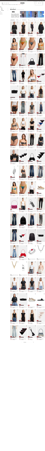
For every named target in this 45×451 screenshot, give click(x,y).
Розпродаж (19, 4)
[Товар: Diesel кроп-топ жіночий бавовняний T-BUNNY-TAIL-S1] (41, 267)
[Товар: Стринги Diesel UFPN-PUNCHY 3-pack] (41, 315)
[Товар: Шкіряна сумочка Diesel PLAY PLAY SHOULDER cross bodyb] (32, 155)
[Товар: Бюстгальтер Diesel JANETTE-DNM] (23, 139)
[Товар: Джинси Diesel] (14, 251)
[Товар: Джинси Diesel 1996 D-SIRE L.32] (32, 219)
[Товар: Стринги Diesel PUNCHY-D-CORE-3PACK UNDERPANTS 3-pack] (41, 155)
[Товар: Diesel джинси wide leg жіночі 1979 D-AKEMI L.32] (23, 59)
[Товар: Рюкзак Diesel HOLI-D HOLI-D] (23, 219)
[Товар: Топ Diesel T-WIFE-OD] (32, 315)
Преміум (14, 4)
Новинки (3, 4)
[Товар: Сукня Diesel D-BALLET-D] (32, 27)
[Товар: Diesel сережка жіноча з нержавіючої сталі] (23, 267)
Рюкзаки (22, 4)
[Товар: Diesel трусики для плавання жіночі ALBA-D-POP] (23, 43)
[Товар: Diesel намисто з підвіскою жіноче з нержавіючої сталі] (41, 251)
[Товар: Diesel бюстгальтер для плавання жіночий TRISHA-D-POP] (41, 43)
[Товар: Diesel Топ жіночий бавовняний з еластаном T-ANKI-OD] (14, 315)
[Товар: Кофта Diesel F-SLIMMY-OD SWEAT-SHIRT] (14, 27)
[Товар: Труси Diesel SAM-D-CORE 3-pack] (23, 331)
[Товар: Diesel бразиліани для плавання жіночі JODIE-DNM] (32, 43)
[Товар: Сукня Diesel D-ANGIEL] (23, 27)
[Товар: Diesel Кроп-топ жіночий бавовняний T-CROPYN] (32, 187)
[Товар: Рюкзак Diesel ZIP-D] (32, 235)
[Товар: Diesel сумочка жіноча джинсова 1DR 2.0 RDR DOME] (32, 59)
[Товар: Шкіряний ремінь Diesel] (41, 235)
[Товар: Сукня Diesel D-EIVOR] (23, 75)
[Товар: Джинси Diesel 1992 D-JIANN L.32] (41, 203)
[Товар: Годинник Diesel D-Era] (14, 171)
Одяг (5, 4)
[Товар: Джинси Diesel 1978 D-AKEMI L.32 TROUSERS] (14, 235)
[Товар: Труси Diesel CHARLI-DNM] (14, 139)
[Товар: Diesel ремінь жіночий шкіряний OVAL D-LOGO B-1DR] (23, 299)
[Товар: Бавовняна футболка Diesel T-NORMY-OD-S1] (32, 91)
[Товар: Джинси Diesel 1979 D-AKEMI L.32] (41, 59)
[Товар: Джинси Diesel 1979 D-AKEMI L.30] (14, 331)
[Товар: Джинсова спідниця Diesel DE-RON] (14, 107)
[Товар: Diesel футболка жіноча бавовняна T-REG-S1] (32, 267)
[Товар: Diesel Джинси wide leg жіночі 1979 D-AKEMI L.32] (41, 171)
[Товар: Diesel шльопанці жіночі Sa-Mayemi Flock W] (41, 299)
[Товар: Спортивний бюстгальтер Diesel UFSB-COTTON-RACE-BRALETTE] (32, 75)
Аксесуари (9, 4)
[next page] (33, 342)
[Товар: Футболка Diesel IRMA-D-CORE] (32, 123)
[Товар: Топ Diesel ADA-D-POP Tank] (23, 123)
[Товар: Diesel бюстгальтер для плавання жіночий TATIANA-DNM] (14, 43)
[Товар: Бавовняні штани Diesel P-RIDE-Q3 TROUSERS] (41, 219)
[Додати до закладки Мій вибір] (17, 22)
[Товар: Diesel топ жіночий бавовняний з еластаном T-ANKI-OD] (23, 203)
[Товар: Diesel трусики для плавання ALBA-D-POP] (23, 187)
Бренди (17, 4)
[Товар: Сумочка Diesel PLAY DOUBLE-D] (41, 331)
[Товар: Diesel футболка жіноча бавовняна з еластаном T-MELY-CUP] (32, 107)
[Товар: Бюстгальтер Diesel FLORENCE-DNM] (14, 123)
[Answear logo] (22, 3)
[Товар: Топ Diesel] (41, 91)
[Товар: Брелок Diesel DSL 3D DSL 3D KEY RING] (32, 203)
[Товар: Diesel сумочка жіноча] (14, 203)
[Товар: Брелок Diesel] (32, 331)
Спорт (12, 4)
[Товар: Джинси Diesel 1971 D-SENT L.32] (32, 139)
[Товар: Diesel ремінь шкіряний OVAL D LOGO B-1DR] (14, 91)
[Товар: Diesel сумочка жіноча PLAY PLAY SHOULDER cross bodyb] (23, 251)
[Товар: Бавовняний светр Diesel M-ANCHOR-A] (41, 139)
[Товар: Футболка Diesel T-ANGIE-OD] (23, 315)
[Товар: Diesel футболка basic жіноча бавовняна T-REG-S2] (23, 283)
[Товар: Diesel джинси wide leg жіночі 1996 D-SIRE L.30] (23, 107)
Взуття (7, 4)
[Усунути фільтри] (42, 0)
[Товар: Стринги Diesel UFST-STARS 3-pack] (41, 123)
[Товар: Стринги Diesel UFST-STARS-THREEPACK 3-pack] (41, 75)
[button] (12, 20)
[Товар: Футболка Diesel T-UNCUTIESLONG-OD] (23, 91)
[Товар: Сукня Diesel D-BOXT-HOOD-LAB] (41, 27)
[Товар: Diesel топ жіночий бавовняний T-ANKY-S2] (41, 283)
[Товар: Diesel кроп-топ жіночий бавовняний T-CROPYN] (14, 299)
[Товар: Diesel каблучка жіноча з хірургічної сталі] (32, 251)
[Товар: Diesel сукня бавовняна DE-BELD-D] (41, 107)
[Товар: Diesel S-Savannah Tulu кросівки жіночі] (41, 187)
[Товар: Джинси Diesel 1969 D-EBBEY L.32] (14, 75)
